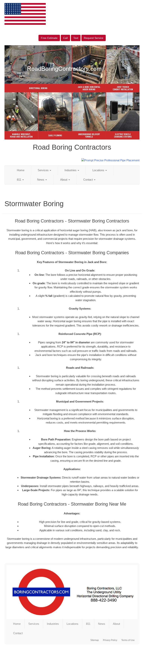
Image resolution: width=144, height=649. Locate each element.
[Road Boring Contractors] (72, 592)
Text (75, 37)
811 (19, 179)
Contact (88, 179)
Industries (70, 170)
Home (20, 170)
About (64, 179)
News (41, 179)
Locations (98, 170)
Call (65, 37)
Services (43, 170)
